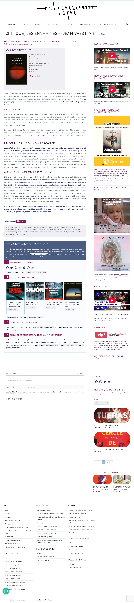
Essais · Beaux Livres (85, 24)
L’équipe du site (9, 524)
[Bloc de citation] (25, 387)
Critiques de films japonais (13, 575)
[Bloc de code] (28, 387)
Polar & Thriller (48, 41)
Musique (39, 553)
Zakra (39, 600)
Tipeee (52, 342)
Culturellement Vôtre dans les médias (16, 527)
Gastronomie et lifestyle (76, 553)
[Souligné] (13, 387)
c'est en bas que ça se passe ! (36, 272)
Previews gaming (74, 517)
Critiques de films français (12, 568)
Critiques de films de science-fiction (15, 582)
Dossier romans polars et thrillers (19, 44)
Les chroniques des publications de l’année (50, 513)
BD (46, 24)
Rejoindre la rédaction (11, 543)
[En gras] (7, 387)
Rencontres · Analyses (107, 24)
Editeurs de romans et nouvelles (47, 526)
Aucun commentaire (14, 41)
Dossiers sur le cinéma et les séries (15, 589)
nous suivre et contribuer (39, 254)
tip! (101, 335)
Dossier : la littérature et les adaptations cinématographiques (49, 541)
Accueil (7, 510)
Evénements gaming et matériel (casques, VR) (82, 522)
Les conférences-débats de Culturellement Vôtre (18, 532)
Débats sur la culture (75, 567)
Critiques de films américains (13, 572)
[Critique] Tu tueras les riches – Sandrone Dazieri (108, 426)
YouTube (108, 320)
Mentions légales (10, 536)
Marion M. (62, 41)
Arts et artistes (73, 543)
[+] (37, 387)
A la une (29, 41)
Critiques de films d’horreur (13, 578)
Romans (37, 24)
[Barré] (16, 387)
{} (34, 387)
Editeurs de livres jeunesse (45, 536)
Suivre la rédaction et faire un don (15, 547)
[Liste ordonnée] (19, 387)
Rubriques (12, 24)
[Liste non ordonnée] (22, 387)
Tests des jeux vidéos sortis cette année (81, 510)
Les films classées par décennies (14, 565)
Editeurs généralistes (43, 523)
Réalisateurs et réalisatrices (13, 561)
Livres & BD (37, 41)
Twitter (51, 327)
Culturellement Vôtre (18, 600)
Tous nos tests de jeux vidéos (77, 513)
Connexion (80, 373)
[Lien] (31, 387)
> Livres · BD (25, 24)
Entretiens (8, 517)
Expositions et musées (76, 546)
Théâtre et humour (43, 560)
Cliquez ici (37, 69)
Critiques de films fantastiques (14, 585)
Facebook (43, 327)
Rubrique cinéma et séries (13, 558)
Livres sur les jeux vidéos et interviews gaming (80, 531)
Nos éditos (72, 564)
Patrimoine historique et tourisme (79, 550)
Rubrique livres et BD (43, 510)
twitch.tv (123, 318)
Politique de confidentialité (13, 540)
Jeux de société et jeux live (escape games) (82, 526)
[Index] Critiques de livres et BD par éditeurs (121, 489)
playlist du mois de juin (104, 67)
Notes (96, 399)
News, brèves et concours (12, 520)
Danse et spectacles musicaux (46, 557)
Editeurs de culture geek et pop (46, 533)
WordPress (48, 600)
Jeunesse (55, 24)
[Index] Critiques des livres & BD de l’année (101, 489)
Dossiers (7, 513)
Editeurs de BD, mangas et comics (47, 530)
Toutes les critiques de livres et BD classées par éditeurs (51, 518)
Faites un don (41, 342)
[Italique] (10, 387)
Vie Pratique (68, 24)
